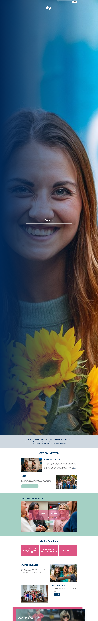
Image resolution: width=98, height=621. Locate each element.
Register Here (49, 521)
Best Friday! (49, 513)
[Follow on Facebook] (55, 594)
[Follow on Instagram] (58, 594)
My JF (75, 1)
